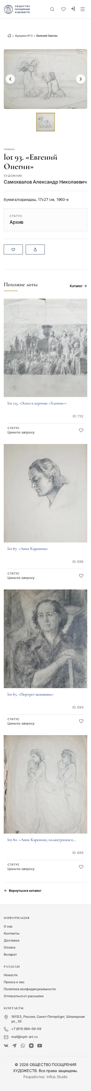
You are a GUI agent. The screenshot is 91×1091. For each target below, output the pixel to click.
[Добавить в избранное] (81, 430)
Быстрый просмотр (45, 354)
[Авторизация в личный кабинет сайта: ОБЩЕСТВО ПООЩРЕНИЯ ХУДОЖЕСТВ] (72, 9)
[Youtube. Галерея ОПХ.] (39, 1045)
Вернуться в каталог (25, 890)
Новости (11, 975)
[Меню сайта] (82, 9)
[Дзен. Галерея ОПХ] (31, 1045)
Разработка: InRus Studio (45, 1076)
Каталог (76, 286)
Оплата (9, 947)
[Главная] (9, 35)
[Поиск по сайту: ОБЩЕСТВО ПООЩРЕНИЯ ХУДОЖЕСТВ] (52, 9)
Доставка (11, 940)
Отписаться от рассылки (23, 996)
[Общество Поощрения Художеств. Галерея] (6, 1045)
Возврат (10, 954)
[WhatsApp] (23, 1045)
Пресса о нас (14, 982)
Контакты (11, 933)
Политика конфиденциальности (30, 989)
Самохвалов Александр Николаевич (45, 182)
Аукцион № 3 (24, 35)
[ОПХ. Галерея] (14, 1045)
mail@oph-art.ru (24, 1037)
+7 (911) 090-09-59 (26, 1029)
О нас (8, 926)
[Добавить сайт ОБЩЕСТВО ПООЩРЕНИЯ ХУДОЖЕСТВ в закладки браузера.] (63, 9)
